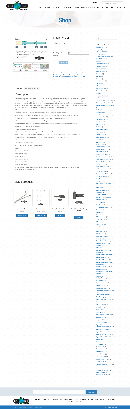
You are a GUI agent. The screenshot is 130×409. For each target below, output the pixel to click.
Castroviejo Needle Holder (103, 146)
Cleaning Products (101, 117)
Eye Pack (98, 98)
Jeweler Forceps (100, 354)
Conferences (56, 399)
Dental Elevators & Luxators (103, 299)
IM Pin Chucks (100, 202)
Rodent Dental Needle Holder (104, 254)
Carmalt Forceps (100, 80)
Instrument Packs (101, 96)
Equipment (99, 50)
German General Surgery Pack (104, 100)
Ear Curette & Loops (101, 119)
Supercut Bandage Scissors (103, 326)
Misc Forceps (99, 122)
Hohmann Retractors (101, 199)
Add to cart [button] (60, 215)
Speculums (99, 76)
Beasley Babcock (101, 349)
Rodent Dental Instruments (23, 33)
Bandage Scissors (101, 278)
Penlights (98, 127)
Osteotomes (99, 210)
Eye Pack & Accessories (103, 169)
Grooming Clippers (101, 51)
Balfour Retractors (101, 217)
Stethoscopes (99, 132)
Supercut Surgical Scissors (103, 334)
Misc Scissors (100, 280)
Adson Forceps (100, 346)
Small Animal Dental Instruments (105, 290)
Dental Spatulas (100, 302)
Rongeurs (98, 212)
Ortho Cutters (99, 205)
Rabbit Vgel (34, 33)
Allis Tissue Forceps (101, 58)
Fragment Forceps (101, 66)
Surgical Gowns (100, 339)
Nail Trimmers (100, 124)
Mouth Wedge (99, 312)
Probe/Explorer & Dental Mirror (104, 314)
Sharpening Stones (101, 319)
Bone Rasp (99, 187)
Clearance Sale (100, 47)
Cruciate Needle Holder (102, 149)
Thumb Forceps (100, 361)
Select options (22, 215)
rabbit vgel (75, 76)
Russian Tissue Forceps (102, 359)
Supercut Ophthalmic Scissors (104, 332)
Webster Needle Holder (102, 162)
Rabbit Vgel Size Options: (58, 54)
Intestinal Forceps (101, 68)
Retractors (99, 215)
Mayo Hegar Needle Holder (103, 156)
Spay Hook (99, 74)
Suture (97, 342)
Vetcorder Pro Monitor (102, 374)
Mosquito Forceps (101, 88)
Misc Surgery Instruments (61, 75)
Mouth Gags (99, 309)
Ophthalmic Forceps (101, 171)
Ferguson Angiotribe (101, 63)
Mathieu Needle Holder (102, 154)
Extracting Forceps (101, 304)
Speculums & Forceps (102, 179)
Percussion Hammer (101, 129)
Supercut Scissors (101, 325)
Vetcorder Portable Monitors (103, 364)
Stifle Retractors (100, 234)
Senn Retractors (100, 231)
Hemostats (99, 79)
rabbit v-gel (67, 76)
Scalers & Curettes (101, 317)
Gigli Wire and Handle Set (103, 197)
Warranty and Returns (88, 399)
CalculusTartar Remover (102, 294)
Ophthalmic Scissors (101, 176)
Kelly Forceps (99, 86)
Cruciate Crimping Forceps (103, 194)
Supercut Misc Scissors (102, 329)
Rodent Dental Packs (102, 257)
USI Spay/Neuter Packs (102, 110)
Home (14, 33)
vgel (83, 76)
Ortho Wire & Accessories (103, 207)
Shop (102, 399)
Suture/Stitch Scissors (102, 288)
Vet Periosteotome (101, 322)
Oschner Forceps (100, 91)
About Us (45, 399)
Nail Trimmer (99, 142)
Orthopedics (99, 181)
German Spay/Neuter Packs (103, 103)
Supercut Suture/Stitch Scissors (105, 337)
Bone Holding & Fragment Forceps (105, 183)
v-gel (80, 76)
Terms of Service (75, 401)
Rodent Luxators (100, 269)
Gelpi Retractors (100, 219)
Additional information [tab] (31, 88)
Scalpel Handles (100, 71)
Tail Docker (99, 139)
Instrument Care (71, 399)
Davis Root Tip (100, 297)
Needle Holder (100, 144)
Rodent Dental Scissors (102, 260)
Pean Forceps (100, 93)
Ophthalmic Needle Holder (103, 174)
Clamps (98, 61)
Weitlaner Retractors (101, 236)
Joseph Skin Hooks (101, 224)
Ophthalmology (100, 164)
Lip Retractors (100, 307)
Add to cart (63, 62)
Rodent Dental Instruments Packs (105, 105)
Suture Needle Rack (101, 137)
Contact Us (110, 399)
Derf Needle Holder (101, 151)
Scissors (98, 276)
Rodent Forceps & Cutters (103, 266)
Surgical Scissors (101, 285)
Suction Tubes (100, 134)
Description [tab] (19, 88)
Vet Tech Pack (100, 112)
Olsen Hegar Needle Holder (103, 159)
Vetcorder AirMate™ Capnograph (105, 366)
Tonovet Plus (99, 54)
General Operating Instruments (80, 73)
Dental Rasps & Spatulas (103, 241)
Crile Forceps (99, 83)
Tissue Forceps (100, 344)
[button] (46, 39)
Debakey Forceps (101, 351)
